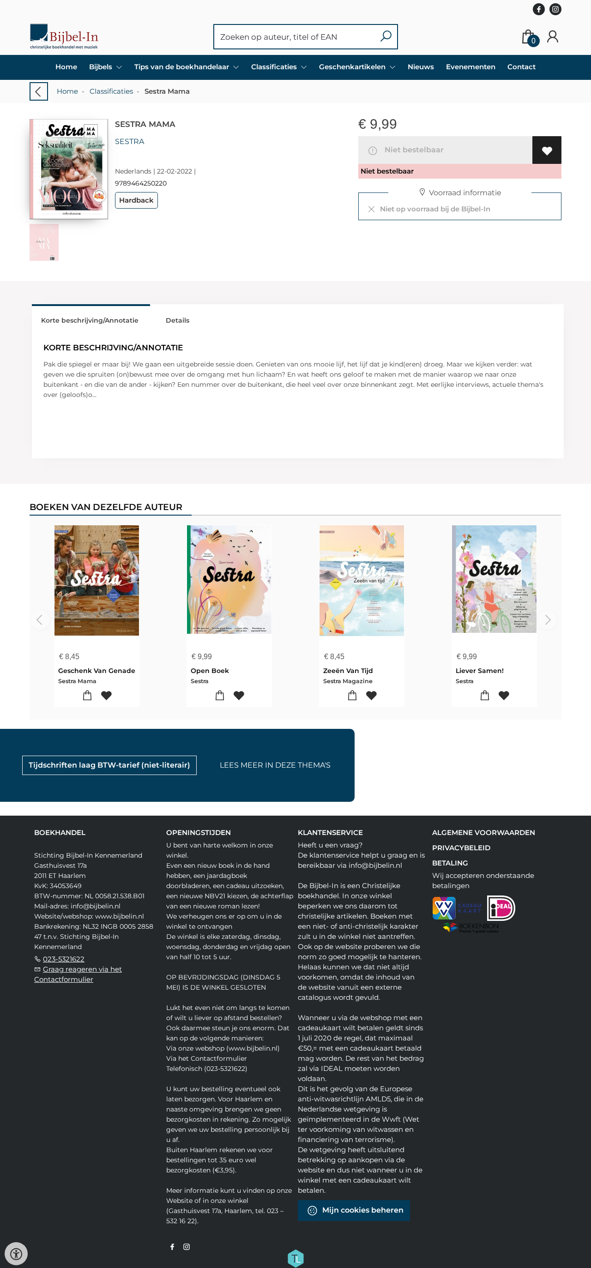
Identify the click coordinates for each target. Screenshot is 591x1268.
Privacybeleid (461, 847)
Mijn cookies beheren (362, 1210)
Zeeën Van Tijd (348, 671)
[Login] (552, 37)
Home (66, 66)
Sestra (129, 141)
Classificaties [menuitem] (275, 66)
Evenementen (470, 66)
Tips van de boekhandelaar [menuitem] (182, 66)
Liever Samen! (480, 671)
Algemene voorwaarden (483, 832)
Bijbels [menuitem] (101, 66)
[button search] (385, 36)
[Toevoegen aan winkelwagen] (87, 695)
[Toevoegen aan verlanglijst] (546, 150)
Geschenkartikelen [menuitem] (353, 66)
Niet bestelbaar (412, 149)
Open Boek (210, 671)
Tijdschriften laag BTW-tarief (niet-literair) (109, 765)
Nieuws (421, 66)
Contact (521, 66)
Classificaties (111, 91)
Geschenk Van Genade (96, 671)
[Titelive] (295, 1258)
